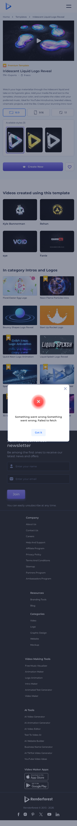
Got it (38, 432)
